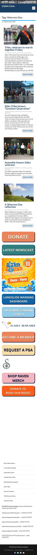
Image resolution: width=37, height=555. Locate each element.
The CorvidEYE (24, 210)
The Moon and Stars (10, 496)
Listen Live (8, 6)
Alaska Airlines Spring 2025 (10, 522)
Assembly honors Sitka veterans (18, 163)
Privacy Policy (19, 550)
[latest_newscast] (18, 255)
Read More (27, 74)
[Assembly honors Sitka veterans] (19, 148)
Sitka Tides (7, 486)
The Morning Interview (25, 53)
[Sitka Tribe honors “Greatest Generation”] (19, 92)
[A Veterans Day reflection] (19, 193)
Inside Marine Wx (9, 472)
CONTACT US (29, 550)
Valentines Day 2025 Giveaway (11, 513)
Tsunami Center (8, 500)
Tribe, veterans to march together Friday (19, 48)
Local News (29, 111)
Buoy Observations (9, 463)
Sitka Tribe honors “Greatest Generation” (17, 107)
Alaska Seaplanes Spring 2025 (11, 517)
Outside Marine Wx (9, 477)
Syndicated (7, 113)
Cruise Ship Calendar (10, 468)
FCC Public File (8, 550)
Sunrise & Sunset (9, 491)
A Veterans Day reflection (13, 205)
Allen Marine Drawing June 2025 (11, 526)
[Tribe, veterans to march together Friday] (19, 35)
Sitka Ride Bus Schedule (11, 482)
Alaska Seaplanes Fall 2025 (10, 531)
